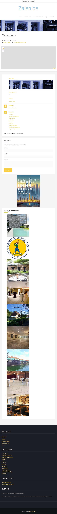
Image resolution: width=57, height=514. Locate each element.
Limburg (3, 439)
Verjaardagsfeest (13, 125)
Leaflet (54, 68)
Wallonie (4, 445)
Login (25, 1)
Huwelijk (11, 114)
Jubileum (11, 123)
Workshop (4, 473)
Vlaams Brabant (12, 108)
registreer (10, 133)
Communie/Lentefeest (14, 116)
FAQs (46, 17)
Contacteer (4, 484)
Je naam (6, 148)
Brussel (3, 437)
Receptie (11, 122)
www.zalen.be (10, 484)
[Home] (28, 8)
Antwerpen (4, 436)
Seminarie (4, 466)
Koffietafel (11, 120)
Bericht (6, 159)
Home (20, 17)
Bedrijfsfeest (12, 118)
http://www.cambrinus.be (20, 42)
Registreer (31, 1)
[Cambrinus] (31, 84)
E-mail (5, 154)
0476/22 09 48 (6, 42)
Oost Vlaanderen (6, 441)
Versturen (8, 170)
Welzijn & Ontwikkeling (7, 472)
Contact (51, 17)
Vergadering (11, 129)
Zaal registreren (37, 17)
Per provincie (27, 17)
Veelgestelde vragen (6, 482)
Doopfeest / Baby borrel (14, 127)
